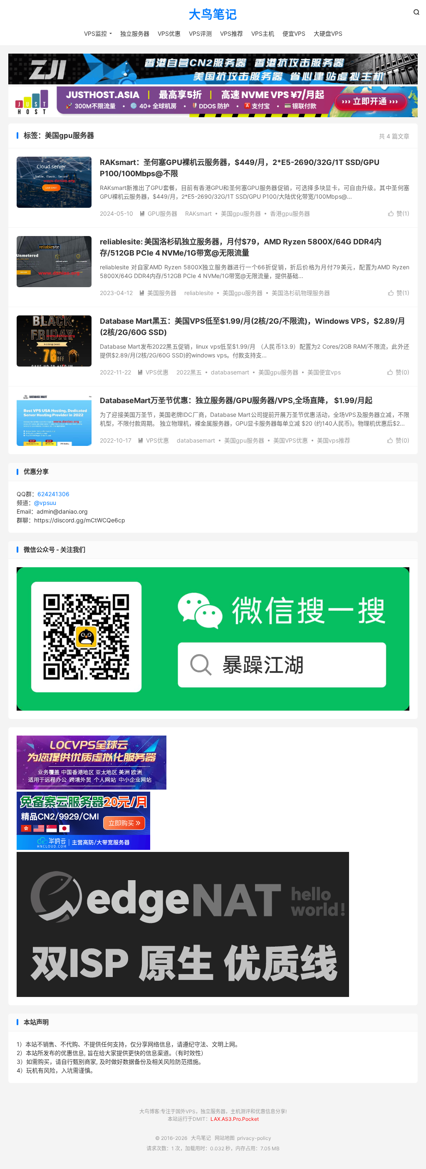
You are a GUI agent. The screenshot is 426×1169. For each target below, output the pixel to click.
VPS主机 (262, 33)
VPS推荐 (231, 33)
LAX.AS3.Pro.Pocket (235, 1119)
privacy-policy (254, 1138)
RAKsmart (198, 213)
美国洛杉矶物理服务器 (301, 292)
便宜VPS (293, 33)
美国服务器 (157, 292)
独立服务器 (134, 33)
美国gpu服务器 (241, 213)
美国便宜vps (324, 372)
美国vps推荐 (333, 440)
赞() (398, 213)
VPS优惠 (169, 33)
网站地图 (225, 1138)
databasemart (230, 372)
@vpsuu (45, 502)
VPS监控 (95, 33)
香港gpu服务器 (290, 213)
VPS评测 (200, 33)
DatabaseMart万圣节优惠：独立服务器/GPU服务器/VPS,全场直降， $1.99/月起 (236, 400)
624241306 (53, 493)
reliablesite (198, 292)
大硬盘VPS (328, 33)
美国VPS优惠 (290, 440)
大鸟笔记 (213, 15)
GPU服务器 (158, 213)
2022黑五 (189, 372)
